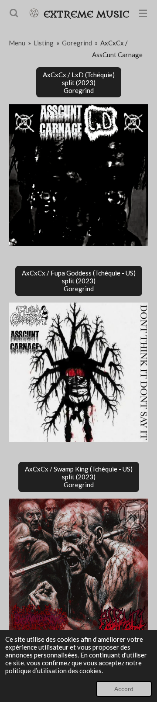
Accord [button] (123, 688)
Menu (17, 43)
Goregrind (77, 43)
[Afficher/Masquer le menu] (143, 13)
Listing (44, 43)
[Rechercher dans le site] (14, 13)
